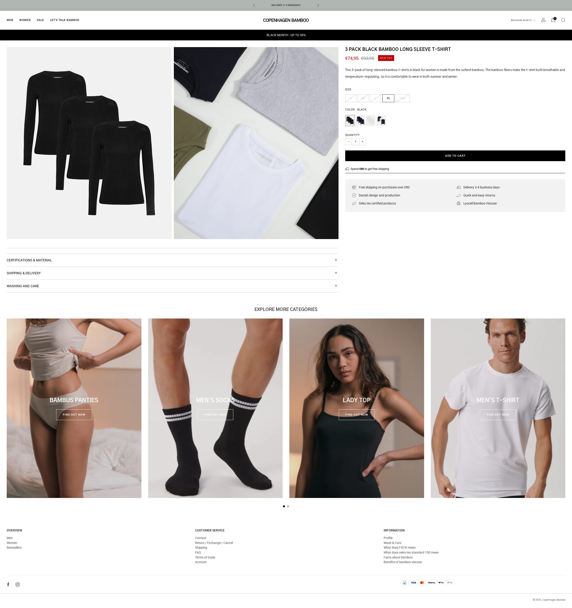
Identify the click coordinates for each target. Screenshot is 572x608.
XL (388, 98)
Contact (200, 538)
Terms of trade (205, 557)
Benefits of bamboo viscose (403, 562)
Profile (388, 538)
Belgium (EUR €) (521, 20)
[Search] (563, 20)
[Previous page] (6, 408)
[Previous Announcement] (254, 5)
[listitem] (286, 5)
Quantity (352, 135)
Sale (40, 20)
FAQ (198, 552)
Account (201, 562)
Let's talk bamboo (64, 20)
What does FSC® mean (400, 547)
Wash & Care (392, 543)
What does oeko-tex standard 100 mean (411, 552)
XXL (402, 98)
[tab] (284, 506)
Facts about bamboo (398, 557)
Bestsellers (14, 547)
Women (25, 20)
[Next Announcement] (318, 5)
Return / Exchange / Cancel (214, 543)
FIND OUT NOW (74, 414)
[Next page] (565, 408)
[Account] (543, 20)
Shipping (201, 547)
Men (10, 20)
